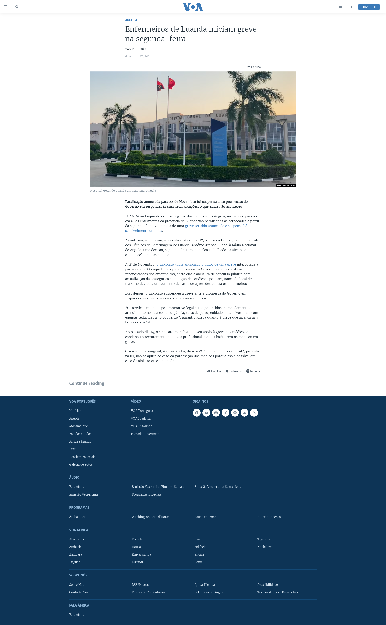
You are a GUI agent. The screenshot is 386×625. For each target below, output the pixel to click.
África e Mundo (80, 441)
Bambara (75, 554)
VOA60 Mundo (141, 426)
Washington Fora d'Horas (150, 517)
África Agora (78, 517)
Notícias (75, 411)
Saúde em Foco (205, 517)
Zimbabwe (264, 547)
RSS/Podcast (141, 584)
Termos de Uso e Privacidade (278, 592)
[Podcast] (235, 412)
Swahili (200, 539)
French (137, 539)
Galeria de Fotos (81, 464)
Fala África (77, 487)
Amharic (75, 547)
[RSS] (254, 412)
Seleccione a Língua (209, 592)
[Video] (340, 7)
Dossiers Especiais (82, 457)
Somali (200, 562)
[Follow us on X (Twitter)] (225, 412)
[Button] (254, 66)
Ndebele (200, 547)
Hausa (136, 547)
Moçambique (78, 426)
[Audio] (352, 7)
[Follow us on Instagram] (216, 412)
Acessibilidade (267, 584)
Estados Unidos (80, 434)
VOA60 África (141, 418)
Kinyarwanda (141, 554)
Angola (131, 20)
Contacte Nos (78, 592)
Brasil (73, 449)
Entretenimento (269, 517)
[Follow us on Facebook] (197, 412)
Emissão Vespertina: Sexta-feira (218, 487)
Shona (199, 554)
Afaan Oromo (78, 539)
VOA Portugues (142, 411)
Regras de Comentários (148, 592)
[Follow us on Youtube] (206, 412)
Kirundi (137, 562)
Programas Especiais (147, 494)
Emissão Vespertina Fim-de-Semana (158, 487)
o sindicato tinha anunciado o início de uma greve (196, 264)
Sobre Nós (76, 584)
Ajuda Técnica (205, 584)
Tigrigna (263, 539)
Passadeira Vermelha (146, 434)
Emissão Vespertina (83, 494)
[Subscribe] (244, 412)
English (74, 562)
